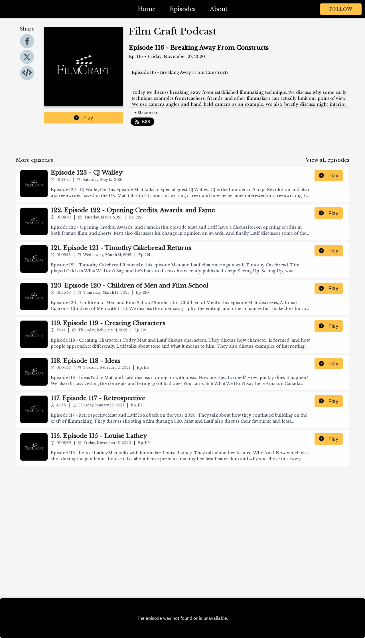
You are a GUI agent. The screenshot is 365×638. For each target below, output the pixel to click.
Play (88, 118)
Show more (147, 112)
